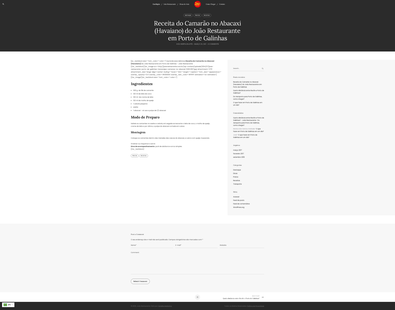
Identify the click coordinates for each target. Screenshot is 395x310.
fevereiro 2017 (238, 154)
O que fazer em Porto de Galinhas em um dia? (247, 103)
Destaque (188, 15)
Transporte (237, 184)
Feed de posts (238, 200)
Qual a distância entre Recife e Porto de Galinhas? (248, 91)
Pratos (197, 15)
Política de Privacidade (255, 306)
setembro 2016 (239, 157)
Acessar (236, 197)
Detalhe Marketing (165, 306)
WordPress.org (238, 207)
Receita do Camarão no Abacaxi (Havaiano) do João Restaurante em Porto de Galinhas (247, 84)
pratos (134, 156)
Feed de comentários (241, 204)
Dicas (235, 173)
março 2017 (237, 150)
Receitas (207, 15)
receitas (143, 156)
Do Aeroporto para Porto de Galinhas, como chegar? (247, 97)
